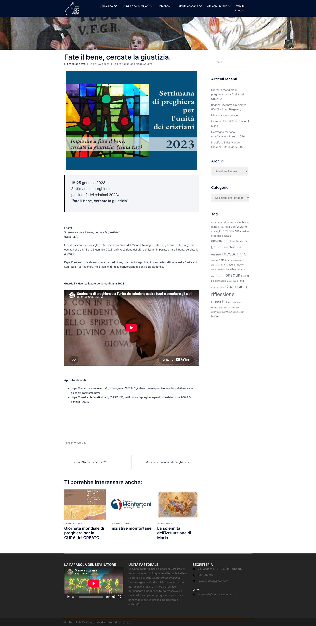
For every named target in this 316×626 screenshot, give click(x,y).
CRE (237, 231)
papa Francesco (217, 276)
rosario (235, 302)
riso (229, 302)
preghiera (231, 281)
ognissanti (239, 260)
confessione (239, 226)
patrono (245, 275)
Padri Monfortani (235, 269)
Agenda (240, 10)
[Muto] (114, 596)
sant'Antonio (216, 312)
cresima (244, 231)
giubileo (218, 246)
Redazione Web (76, 64)
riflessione (223, 294)
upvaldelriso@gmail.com (213, 581)
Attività (240, 6)
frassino (243, 241)
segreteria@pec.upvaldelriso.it (216, 594)
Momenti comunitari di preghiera (166, 462)
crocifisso (217, 235)
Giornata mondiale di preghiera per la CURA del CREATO (84, 533)
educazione (220, 241)
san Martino (234, 308)
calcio (226, 222)
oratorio (214, 265)
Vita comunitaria (217, 6)
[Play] (68, 596)
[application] (93, 583)
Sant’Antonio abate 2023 (92, 462)
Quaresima (236, 286)
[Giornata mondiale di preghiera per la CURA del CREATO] (85, 504)
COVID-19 (228, 231)
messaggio (234, 254)
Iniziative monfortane (131, 528)
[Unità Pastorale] (72, 8)
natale (223, 260)
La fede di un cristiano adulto (133, 64)
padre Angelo (236, 264)
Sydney (126, 622)
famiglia (234, 241)
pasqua (232, 275)
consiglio (216, 231)
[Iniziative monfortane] (131, 504)
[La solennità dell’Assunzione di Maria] (178, 504)
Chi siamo (106, 6)
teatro (215, 316)
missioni (214, 260)
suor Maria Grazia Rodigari (233, 312)
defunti (227, 236)
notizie (231, 260)
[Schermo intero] (119, 596)
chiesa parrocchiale (220, 227)
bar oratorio (216, 222)
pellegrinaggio (218, 280)
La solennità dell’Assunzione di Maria (174, 533)
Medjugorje (216, 255)
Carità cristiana (188, 6)
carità (232, 222)
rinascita (219, 301)
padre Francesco (218, 269)
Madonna (235, 247)
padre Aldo (223, 265)
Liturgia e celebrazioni (135, 6)
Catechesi (164, 6)
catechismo (242, 222)
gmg (227, 247)
